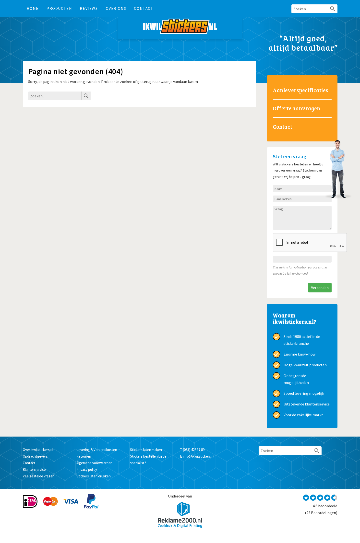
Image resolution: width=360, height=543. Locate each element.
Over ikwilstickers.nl (38, 449)
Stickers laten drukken (93, 476)
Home (33, 8)
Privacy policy (86, 469)
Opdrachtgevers (35, 456)
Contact (143, 8)
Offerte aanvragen (296, 108)
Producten (59, 8)
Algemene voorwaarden (94, 463)
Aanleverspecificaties (300, 90)
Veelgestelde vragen (38, 476)
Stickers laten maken (146, 449)
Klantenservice (34, 469)
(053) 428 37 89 (193, 449)
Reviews (89, 8)
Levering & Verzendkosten (96, 449)
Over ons (116, 8)
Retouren (83, 456)
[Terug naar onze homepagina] (180, 28)
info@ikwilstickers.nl (198, 456)
